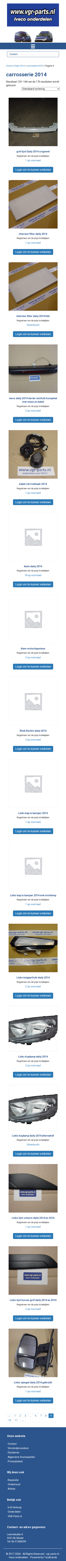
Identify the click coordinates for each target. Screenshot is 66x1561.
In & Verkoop (15, 1507)
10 (9, 1420)
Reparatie (13, 1480)
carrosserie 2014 (34, 65)
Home (9, 65)
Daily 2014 (19, 65)
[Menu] (32, 46)
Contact (12, 1443)
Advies (11, 1488)
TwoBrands (50, 1557)
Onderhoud (14, 1484)
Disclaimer (13, 1452)
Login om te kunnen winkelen (33, 169)
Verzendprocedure (18, 1448)
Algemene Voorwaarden (21, 1457)
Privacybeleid (15, 1461)
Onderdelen (14, 1511)
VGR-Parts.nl (15, 1516)
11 (16, 1420)
